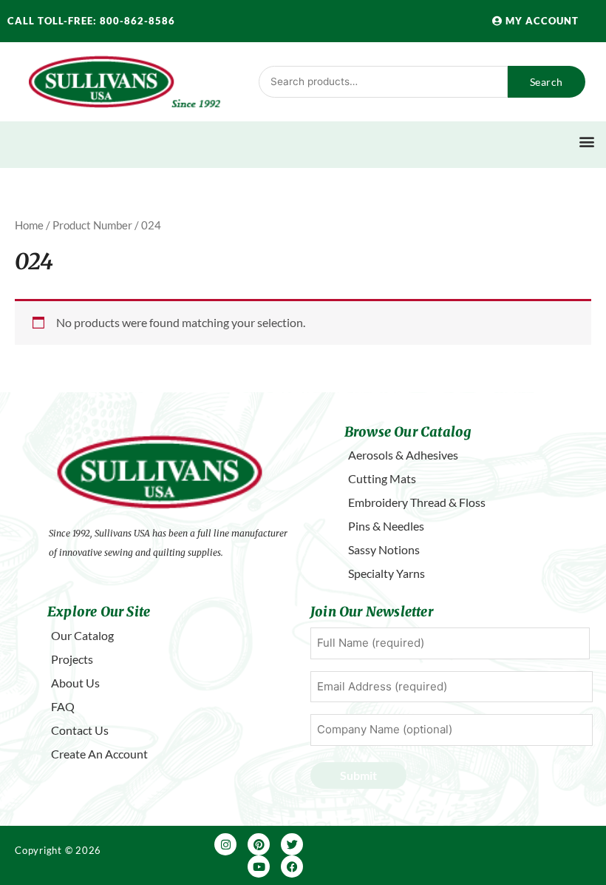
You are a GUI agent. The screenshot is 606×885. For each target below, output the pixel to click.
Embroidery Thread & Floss (417, 502)
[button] (586, 141)
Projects (72, 659)
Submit (358, 775)
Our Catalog (82, 635)
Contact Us (80, 730)
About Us (75, 683)
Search (546, 81)
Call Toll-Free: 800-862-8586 (91, 21)
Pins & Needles (386, 526)
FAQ (63, 706)
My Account (541, 21)
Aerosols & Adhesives (403, 455)
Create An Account (99, 754)
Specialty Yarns (386, 573)
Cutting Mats (382, 478)
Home (29, 225)
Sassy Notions (384, 549)
